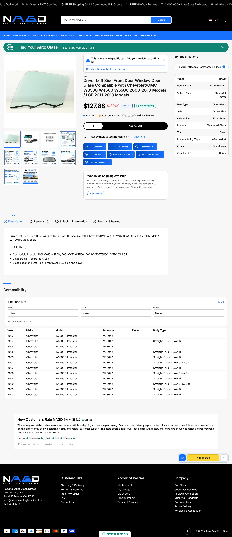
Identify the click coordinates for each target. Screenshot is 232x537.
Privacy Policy (126, 498)
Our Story (131, 35)
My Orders (123, 493)
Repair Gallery (149, 35)
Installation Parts (44, 35)
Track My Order (69, 493)
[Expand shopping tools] (223, 457)
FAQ (62, 498)
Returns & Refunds (110, 221)
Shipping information (73, 221)
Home (6, 35)
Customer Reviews (185, 489)
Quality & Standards (186, 498)
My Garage (85, 35)
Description (15, 221)
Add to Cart (203, 457)
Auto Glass (19, 35)
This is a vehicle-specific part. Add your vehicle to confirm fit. (125, 60)
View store (139, 136)
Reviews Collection (186, 493)
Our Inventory (182, 502)
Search (161, 19)
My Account (68, 35)
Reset (221, 302)
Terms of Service (127, 502)
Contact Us (96, 193)
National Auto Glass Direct (216, 531)
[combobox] (116, 20)
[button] (214, 20)
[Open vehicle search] (163, 60)
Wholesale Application (108, 35)
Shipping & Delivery (72, 485)
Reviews (41, 221)
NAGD (87, 76)
